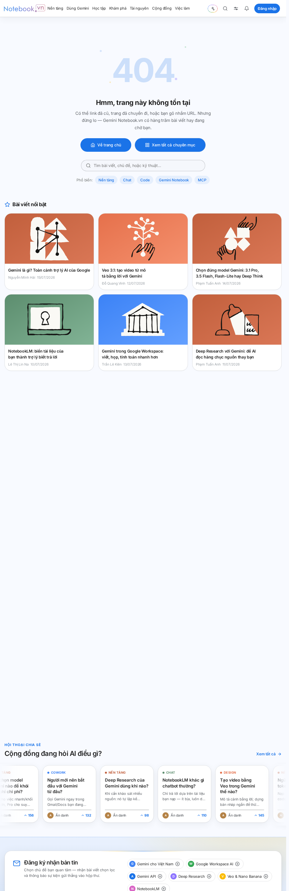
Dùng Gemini (78, 8)
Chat (127, 180)
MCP (202, 180)
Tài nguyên (139, 8)
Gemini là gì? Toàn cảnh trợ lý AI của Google (49, 270)
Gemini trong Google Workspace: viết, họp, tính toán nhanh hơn (132, 354)
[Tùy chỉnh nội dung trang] (236, 8)
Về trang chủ (109, 144)
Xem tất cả (266, 754)
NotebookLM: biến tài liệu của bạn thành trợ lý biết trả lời (36, 354)
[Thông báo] (246, 8)
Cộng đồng (162, 8)
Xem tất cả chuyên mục (173, 144)
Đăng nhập (267, 8)
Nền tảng (55, 8)
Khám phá (117, 8)
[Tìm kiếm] (225, 8)
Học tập (99, 8)
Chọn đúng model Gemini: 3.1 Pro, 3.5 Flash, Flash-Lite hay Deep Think (229, 273)
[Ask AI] (213, 8)
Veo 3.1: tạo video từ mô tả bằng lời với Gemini (124, 273)
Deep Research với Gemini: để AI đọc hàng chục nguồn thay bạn (226, 354)
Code (145, 180)
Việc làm (182, 8)
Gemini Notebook (174, 180)
